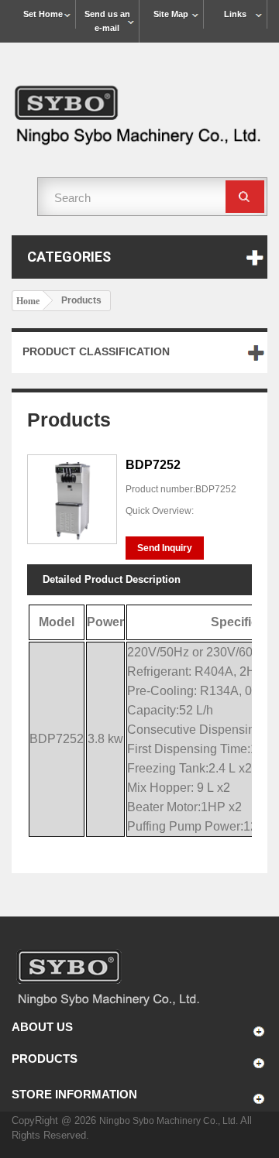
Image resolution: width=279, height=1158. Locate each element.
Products (45, 1058)
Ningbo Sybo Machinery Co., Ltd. (169, 1120)
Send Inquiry (164, 548)
